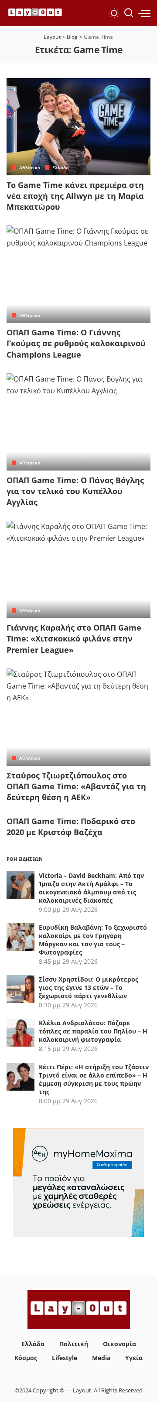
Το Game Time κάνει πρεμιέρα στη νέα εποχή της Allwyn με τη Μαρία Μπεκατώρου (75, 196)
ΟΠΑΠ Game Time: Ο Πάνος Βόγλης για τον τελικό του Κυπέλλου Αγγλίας (75, 491)
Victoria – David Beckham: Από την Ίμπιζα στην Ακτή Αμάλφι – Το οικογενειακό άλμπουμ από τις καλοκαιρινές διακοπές (91, 887)
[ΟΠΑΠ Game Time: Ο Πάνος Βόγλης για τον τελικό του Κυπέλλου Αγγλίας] (78, 422)
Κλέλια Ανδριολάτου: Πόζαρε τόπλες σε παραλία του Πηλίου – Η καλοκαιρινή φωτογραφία (93, 1031)
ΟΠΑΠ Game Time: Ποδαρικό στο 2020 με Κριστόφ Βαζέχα (71, 826)
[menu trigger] (144, 13)
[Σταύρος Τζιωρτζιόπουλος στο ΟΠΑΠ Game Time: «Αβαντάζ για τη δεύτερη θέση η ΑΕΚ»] (78, 717)
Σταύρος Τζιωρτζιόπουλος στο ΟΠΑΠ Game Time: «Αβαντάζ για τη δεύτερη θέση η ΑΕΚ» (76, 786)
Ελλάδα (60, 167)
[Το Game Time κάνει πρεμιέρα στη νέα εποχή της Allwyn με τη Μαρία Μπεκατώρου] (78, 126)
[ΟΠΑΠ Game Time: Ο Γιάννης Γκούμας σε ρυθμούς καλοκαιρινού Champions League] (78, 274)
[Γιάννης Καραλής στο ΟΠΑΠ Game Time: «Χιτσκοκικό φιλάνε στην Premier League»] (78, 569)
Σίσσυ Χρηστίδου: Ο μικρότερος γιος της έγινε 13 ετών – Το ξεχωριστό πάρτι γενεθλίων (88, 987)
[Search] (128, 13)
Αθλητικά (30, 167)
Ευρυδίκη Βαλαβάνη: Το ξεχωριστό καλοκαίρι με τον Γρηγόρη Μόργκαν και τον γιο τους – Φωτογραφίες (93, 939)
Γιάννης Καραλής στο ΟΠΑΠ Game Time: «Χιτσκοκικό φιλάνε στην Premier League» (74, 638)
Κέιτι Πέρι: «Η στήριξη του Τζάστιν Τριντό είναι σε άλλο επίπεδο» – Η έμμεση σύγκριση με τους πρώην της (94, 1079)
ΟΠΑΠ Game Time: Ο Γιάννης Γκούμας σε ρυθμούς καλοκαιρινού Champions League (76, 343)
